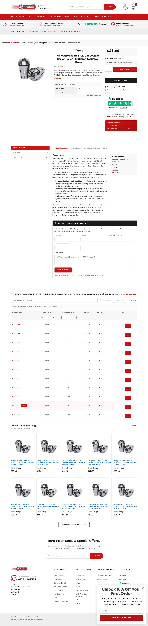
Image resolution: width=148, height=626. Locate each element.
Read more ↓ (58, 78)
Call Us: (42, 6)
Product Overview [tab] (60, 148)
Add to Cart (125, 69)
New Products (59, 594)
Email (84, 235)
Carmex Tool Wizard (61, 601)
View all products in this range (72, 524)
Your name (58, 235)
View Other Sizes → (121, 80)
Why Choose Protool (61, 587)
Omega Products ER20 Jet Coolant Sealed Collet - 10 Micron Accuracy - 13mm (125, 506)
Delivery (78, 583)
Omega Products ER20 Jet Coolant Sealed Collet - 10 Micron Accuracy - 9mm (48, 506)
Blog (55, 598)
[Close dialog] (143, 588)
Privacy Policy (102, 579)
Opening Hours (81, 579)
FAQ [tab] (105, 148)
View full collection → (129, 294)
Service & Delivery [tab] (92, 148)
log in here (12, 43)
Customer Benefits (60, 583)
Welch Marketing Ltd (40, 619)
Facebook (122, 576)
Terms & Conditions (104, 576)
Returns (78, 587)
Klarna (78, 603)
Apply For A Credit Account (82, 595)
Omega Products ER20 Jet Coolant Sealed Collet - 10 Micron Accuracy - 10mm (73, 506)
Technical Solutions (82, 590)
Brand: (13, 468)
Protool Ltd (20, 617)
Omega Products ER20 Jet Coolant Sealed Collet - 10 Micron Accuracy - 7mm (125, 463)
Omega (18, 468)
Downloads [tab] (76, 148)
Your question (60, 253)
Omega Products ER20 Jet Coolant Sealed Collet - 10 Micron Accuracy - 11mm (99, 506)
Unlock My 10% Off (121, 617)
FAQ (77, 600)
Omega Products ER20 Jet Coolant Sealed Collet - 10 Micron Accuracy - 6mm (99, 463)
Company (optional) (61, 244)
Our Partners (58, 590)
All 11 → (134, 426)
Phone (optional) (115, 235)
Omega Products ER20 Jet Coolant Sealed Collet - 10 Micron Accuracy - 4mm (48, 463)
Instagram (122, 579)
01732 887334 (115, 126)
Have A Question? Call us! (27, 577)
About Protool (59, 576)
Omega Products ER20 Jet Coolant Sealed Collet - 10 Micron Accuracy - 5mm (73, 463)
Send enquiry (63, 270)
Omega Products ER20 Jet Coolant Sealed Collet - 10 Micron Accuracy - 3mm (22, 463)
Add (128, 326)
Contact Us (58, 579)
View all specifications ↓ (93, 95)
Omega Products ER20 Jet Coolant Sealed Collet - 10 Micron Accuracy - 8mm (22, 506)
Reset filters (119, 300)
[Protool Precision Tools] (24, 7)
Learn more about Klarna (119, 118)
